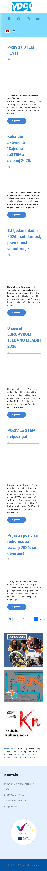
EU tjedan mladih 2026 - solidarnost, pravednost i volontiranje (24, 240)
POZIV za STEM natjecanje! (21, 433)
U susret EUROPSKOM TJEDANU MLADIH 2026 (24, 337)
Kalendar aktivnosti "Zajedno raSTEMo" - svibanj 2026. (19, 149)
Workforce (19, 757)
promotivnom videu (22, 593)
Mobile (32, 757)
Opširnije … (17, 120)
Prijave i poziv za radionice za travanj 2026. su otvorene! (22, 545)
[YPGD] (23, 6)
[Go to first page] (10, 619)
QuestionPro (9, 748)
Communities (19, 754)
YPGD (19, 865)
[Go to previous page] (14, 619)
